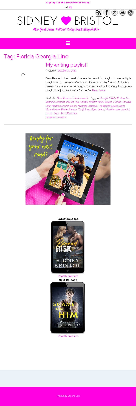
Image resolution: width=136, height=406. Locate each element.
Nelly (101, 102)
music (49, 113)
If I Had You (72, 102)
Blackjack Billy (108, 98)
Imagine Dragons (55, 102)
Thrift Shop (84, 109)
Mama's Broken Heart (64, 105)
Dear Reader (64, 98)
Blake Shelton (69, 109)
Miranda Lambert (87, 105)
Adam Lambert (88, 102)
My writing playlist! (67, 65)
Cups (56, 113)
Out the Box (74, 395)
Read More (98, 90)
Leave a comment (56, 117)
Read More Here (68, 276)
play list (125, 109)
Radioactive (123, 98)
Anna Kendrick (69, 113)
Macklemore (113, 109)
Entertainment (80, 98)
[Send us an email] (66, 7)
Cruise (108, 102)
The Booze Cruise (108, 105)
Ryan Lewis (97, 109)
